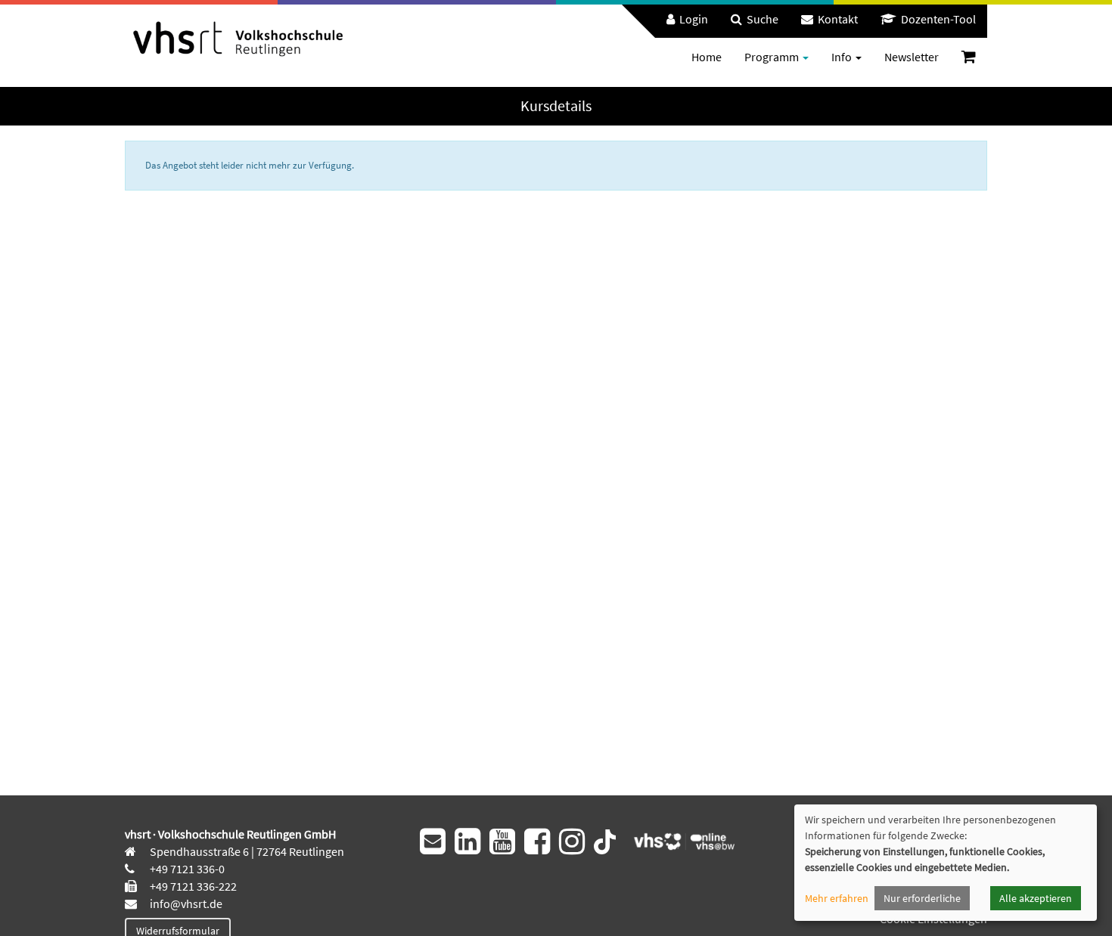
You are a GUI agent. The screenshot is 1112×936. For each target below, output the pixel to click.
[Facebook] (537, 841)
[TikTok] (605, 840)
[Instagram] (572, 841)
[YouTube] (502, 841)
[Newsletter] (433, 841)
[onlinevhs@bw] (680, 840)
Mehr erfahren (836, 898)
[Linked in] (467, 841)
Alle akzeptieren (1035, 898)
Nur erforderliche (922, 898)
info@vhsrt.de (185, 903)
